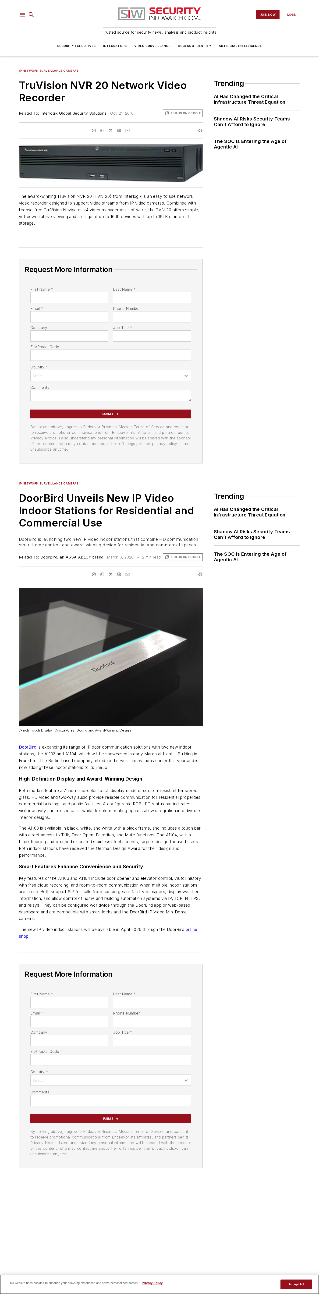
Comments (39, 387)
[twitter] (110, 130)
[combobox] (110, 375)
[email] (127, 130)
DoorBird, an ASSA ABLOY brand (71, 557)
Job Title (122, 327)
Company (38, 327)
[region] (159, 1284)
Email (36, 308)
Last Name (124, 289)
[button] (22, 14)
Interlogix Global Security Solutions (73, 113)
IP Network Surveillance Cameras (49, 70)
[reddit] (119, 130)
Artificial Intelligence (240, 46)
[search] (31, 14)
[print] (200, 130)
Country (39, 367)
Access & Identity (194, 46)
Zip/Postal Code (44, 346)
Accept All (296, 1284)
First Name (41, 289)
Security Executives (76, 46)
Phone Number (126, 308)
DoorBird (27, 747)
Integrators (115, 46)
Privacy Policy (152, 1283)
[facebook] (94, 130)
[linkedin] (102, 130)
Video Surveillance (152, 46)
